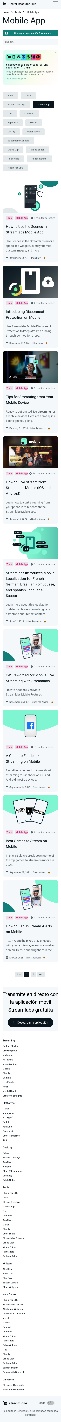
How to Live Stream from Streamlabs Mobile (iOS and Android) (28, 487)
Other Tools (33, 131)
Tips (9, 113)
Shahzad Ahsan (40, 702)
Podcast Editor (39, 158)
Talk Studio (13, 158)
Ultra (28, 95)
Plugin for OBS (15, 167)
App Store (12, 122)
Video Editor (37, 149)
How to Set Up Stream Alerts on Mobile (29, 929)
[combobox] (30, 42)
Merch (33, 122)
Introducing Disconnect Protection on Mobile (25, 314)
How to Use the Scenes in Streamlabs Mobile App (26, 229)
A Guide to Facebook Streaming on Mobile (23, 758)
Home (6, 12)
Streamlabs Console (18, 140)
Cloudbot (29, 113)
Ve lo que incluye (15, 78)
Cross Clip (13, 149)
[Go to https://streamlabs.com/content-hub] (19, 4)
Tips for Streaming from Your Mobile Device (29, 400)
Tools (18, 12)
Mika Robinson (37, 428)
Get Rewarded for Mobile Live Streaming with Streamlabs (30, 678)
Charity (11, 131)
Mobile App (43, 104)
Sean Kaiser (39, 787)
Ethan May (35, 258)
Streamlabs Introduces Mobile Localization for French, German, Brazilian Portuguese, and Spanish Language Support (30, 584)
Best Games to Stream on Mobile (26, 844)
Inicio (10, 95)
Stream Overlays (16, 104)
